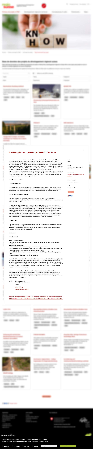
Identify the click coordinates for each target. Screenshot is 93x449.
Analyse (36, 446)
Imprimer (71, 191)
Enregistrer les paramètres (48, 446)
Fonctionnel (17, 446)
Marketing (26, 446)
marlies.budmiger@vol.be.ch (22, 289)
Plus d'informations (43, 441)
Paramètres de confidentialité (7, 435)
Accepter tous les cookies (68, 446)
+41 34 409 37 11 (19, 287)
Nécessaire (6, 446)
